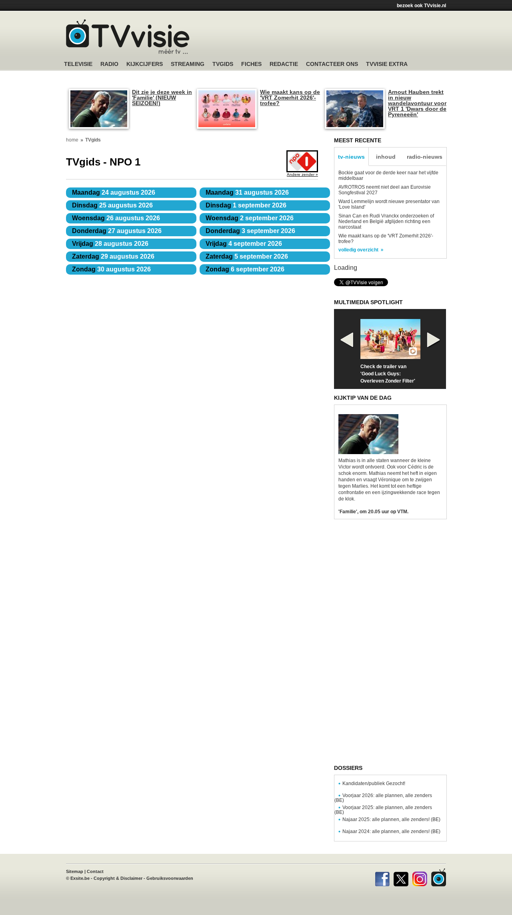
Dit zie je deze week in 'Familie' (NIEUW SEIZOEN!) (162, 97)
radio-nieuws (424, 156)
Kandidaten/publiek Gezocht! (373, 783)
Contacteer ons (332, 64)
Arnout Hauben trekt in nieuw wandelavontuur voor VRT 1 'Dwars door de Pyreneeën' (417, 103)
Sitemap (74, 871)
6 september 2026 (245, 269)
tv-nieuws (351, 156)
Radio (109, 64)
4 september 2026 (244, 243)
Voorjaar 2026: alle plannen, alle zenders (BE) (383, 798)
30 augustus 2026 (111, 269)
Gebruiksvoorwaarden (169, 878)
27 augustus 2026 (117, 230)
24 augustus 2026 (113, 192)
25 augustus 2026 (112, 205)
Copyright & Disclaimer (118, 878)
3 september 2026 (250, 230)
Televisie (78, 64)
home (72, 140)
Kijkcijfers (144, 64)
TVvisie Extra (387, 64)
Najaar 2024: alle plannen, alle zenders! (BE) (391, 831)
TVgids (222, 64)
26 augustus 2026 (116, 218)
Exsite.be (80, 878)
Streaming (187, 64)
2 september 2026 (250, 218)
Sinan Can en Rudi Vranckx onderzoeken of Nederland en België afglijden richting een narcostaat (386, 221)
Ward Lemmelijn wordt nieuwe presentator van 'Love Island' (389, 204)
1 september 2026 (246, 205)
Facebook (382, 877)
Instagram (419, 877)
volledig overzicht (358, 250)
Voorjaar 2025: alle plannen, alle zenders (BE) (383, 810)
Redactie (284, 64)
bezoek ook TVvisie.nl (421, 5)
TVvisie (438, 877)
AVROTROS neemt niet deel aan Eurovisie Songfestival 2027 (384, 189)
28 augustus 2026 (110, 243)
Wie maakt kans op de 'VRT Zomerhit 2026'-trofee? (290, 97)
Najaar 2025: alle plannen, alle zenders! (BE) (391, 819)
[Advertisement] (332, 38)
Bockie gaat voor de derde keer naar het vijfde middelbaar (388, 175)
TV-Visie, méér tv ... (128, 36)
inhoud (386, 156)
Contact (95, 871)
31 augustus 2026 (247, 192)
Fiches (251, 64)
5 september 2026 (247, 256)
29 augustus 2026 (113, 256)
